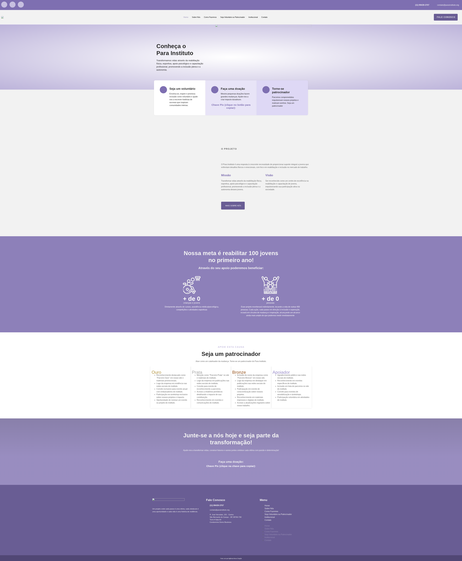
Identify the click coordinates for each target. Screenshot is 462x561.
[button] (285, 523)
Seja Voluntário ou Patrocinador (232, 17)
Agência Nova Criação (235, 558)
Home (185, 17)
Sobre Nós (196, 17)
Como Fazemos (210, 17)
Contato (264, 17)
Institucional (253, 17)
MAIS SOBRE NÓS (233, 206)
